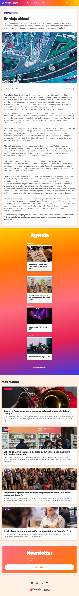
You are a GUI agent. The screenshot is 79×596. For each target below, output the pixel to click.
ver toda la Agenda (39, 368)
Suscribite (39, 567)
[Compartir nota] (69, 89)
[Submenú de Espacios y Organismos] (65, 2)
